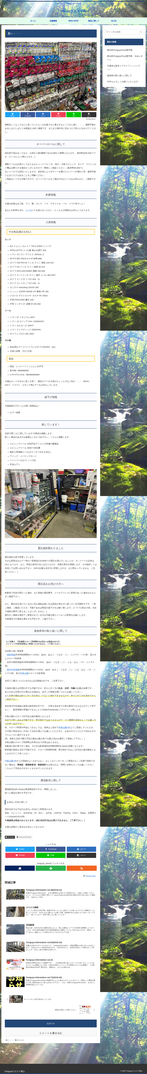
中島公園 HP (64, 727)
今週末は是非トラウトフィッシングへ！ (123, 68)
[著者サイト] (20, 868)
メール (28, 210)
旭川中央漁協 (13, 669)
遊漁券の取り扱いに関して (119, 75)
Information (10, 837)
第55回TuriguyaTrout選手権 (119, 50)
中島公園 (24, 673)
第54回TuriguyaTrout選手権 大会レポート (125, 58)
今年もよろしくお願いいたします (122, 81)
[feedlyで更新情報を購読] (51, 868)
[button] (141, 32)
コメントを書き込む (51, 1033)
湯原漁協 (11, 655)
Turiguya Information (24, 837)
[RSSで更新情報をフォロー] (82, 868)
